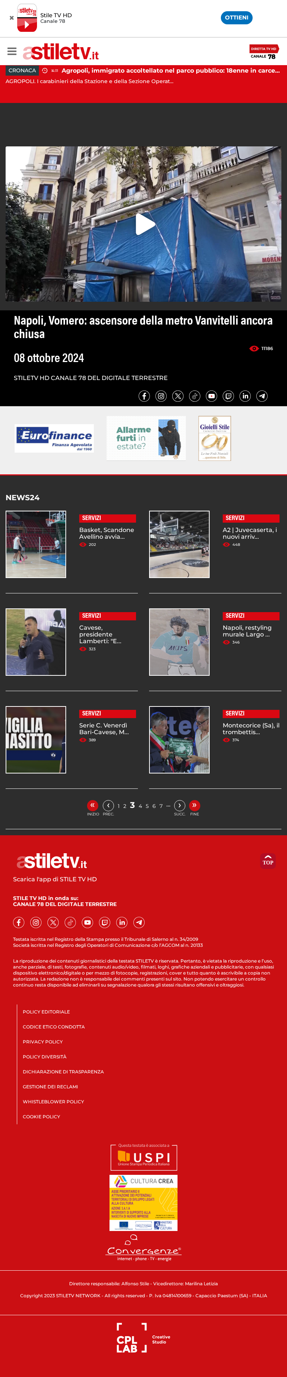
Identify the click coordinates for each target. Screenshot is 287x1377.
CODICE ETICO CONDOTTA (54, 1027)
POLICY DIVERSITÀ (45, 1057)
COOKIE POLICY (41, 1116)
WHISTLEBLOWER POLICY (53, 1101)
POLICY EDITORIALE (46, 1012)
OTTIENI (237, 17)
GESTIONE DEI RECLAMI (50, 1086)
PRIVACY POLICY (43, 1042)
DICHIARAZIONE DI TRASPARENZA (63, 1071)
